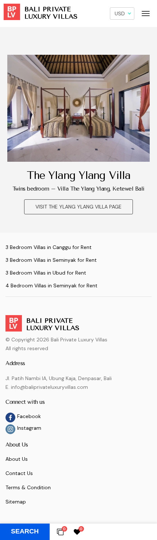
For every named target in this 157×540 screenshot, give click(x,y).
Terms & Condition (28, 487)
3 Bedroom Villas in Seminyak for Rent (51, 260)
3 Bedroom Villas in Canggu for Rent (48, 247)
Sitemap (15, 501)
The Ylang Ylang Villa (78, 175)
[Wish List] (77, 531)
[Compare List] (60, 531)
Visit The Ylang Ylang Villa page (78, 206)
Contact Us (19, 473)
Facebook (29, 416)
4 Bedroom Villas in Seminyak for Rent (51, 285)
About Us (16, 459)
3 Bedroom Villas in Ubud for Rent (45, 272)
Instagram (29, 428)
